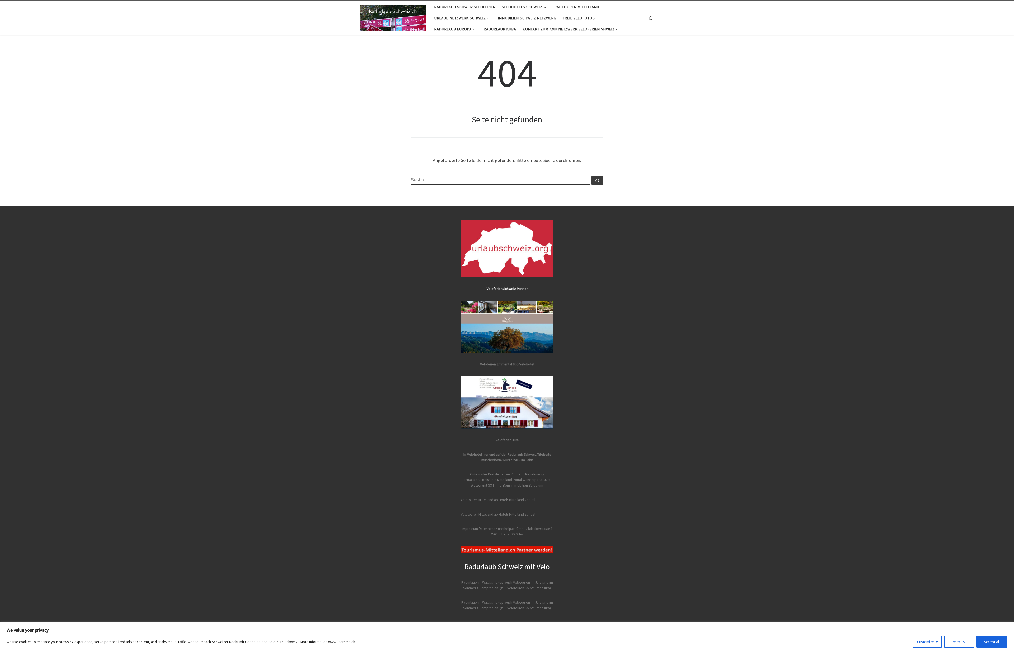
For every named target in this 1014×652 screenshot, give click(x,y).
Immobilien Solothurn (527, 485)
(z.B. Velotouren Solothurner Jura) (525, 588)
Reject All (959, 641)
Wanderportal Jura (537, 480)
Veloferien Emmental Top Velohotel (507, 364)
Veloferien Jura (507, 440)
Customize (925, 641)
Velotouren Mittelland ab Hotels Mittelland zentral (498, 500)
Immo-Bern (501, 485)
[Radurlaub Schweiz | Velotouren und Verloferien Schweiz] (393, 17)
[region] (507, 637)
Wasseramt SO (481, 485)
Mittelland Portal (509, 480)
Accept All (992, 641)
